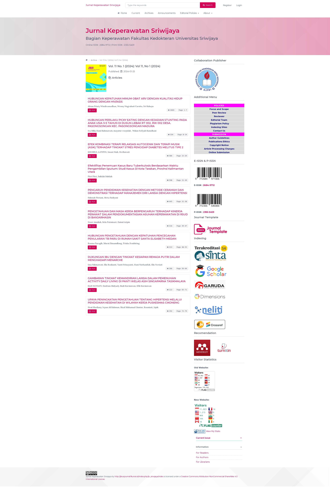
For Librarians (203, 462)
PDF (93, 110)
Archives (149, 13)
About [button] (207, 13)
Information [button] (202, 447)
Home (124, 13)
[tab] (219, 438)
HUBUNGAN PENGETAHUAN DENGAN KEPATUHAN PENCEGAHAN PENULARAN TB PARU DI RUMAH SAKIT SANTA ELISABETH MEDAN (132, 237)
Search (209, 5)
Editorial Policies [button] (188, 13)
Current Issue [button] (203, 438)
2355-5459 (208, 212)
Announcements (166, 13)
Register (227, 5)
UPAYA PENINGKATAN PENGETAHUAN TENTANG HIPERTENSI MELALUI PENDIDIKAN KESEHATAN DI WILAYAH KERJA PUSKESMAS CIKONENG (135, 301)
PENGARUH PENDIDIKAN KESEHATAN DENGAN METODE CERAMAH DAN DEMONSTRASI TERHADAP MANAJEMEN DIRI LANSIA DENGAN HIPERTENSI (137, 191)
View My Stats (213, 431)
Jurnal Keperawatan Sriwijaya (103, 5)
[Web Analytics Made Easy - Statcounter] (199, 431)
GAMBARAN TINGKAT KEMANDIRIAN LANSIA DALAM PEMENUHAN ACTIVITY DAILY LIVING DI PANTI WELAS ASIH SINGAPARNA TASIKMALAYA (137, 280)
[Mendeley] (205, 347)
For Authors (202, 457)
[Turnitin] (224, 347)
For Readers (202, 453)
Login (239, 5)
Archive (94, 60)
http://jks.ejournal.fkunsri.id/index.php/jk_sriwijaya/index (139, 476)
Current (136, 13)
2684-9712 (209, 185)
